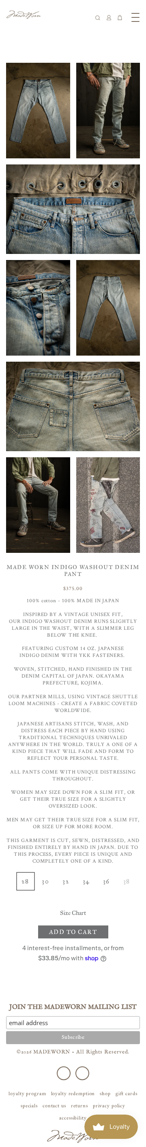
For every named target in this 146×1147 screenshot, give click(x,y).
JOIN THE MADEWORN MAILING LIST (73, 1007)
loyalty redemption (73, 1093)
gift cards (126, 1093)
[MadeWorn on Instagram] (82, 1073)
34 (86, 881)
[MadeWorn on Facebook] (64, 1073)
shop (105, 1093)
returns (79, 1106)
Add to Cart (73, 932)
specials (29, 1106)
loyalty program (27, 1093)
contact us (54, 1106)
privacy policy (109, 1106)
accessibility (72, 1118)
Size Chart (73, 913)
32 (65, 881)
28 (25, 881)
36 (106, 881)
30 (45, 881)
